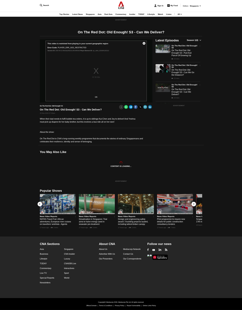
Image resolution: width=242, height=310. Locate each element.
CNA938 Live (70, 263)
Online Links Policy (149, 305)
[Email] (145, 107)
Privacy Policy (119, 305)
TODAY (141, 14)
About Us (103, 249)
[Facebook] (136, 107)
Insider (132, 14)
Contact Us (128, 254)
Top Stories (64, 14)
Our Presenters (105, 259)
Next (193, 204)
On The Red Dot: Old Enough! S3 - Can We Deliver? (181, 91)
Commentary (120, 14)
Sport (66, 273)
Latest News (77, 14)
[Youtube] (153, 250)
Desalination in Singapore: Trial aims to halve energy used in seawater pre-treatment (93, 221)
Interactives (69, 268)
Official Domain (91, 305)
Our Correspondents (132, 259)
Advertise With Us (107, 254)
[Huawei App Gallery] (160, 257)
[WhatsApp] (126, 107)
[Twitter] (140, 107)
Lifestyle (151, 14)
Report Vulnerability (133, 305)
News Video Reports (48, 216)
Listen (169, 14)
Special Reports (47, 278)
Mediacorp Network (132, 249)
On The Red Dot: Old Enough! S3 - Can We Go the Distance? (183, 72)
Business (44, 254)
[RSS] (166, 250)
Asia (99, 14)
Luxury (67, 259)
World (66, 278)
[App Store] (151, 257)
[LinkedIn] (150, 107)
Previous (40, 204)
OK (96, 97)
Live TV (43, 273)
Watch (160, 14)
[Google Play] (148, 257)
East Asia (108, 14)
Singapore (90, 14)
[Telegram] (131, 107)
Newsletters (45, 283)
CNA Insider (69, 254)
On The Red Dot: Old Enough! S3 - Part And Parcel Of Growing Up (181, 52)
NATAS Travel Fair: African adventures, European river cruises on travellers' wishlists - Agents (55, 221)
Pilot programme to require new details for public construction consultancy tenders (171, 221)
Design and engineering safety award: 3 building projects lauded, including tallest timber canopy (133, 221)
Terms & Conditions (105, 305)
